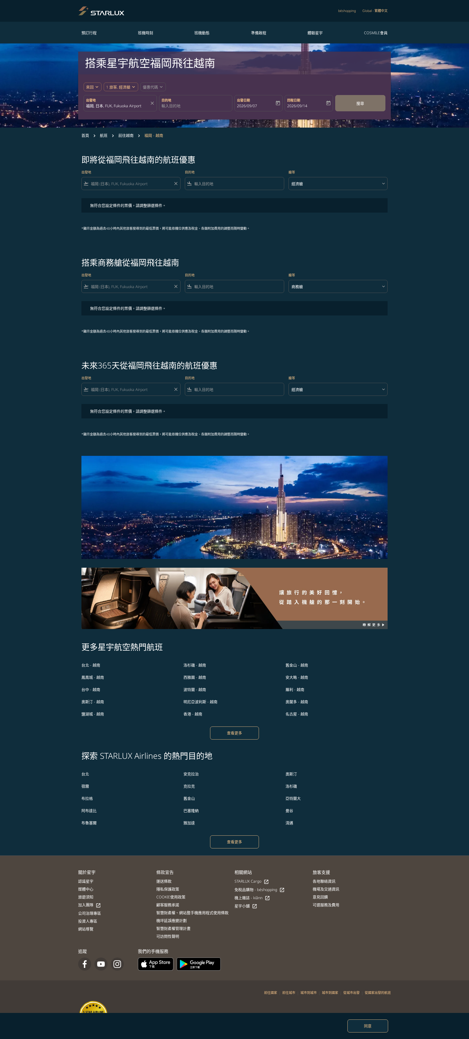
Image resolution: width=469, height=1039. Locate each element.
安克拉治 (191, 773)
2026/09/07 (247, 105)
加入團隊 (89, 905)
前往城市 (288, 992)
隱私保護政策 (167, 889)
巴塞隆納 (191, 810)
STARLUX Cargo (251, 881)
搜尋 (360, 103)
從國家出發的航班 (378, 992)
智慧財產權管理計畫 (173, 928)
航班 (103, 135)
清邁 (289, 822)
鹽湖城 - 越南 (92, 713)
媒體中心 (85, 889)
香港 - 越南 (192, 713)
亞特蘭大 (293, 798)
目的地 (166, 100)
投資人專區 (87, 921)
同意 (368, 1025)
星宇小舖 (245, 906)
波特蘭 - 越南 (194, 689)
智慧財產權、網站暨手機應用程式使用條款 (192, 912)
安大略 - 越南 (297, 677)
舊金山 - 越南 (297, 665)
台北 (85, 773)
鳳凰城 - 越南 (92, 677)
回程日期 (293, 100)
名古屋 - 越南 (297, 713)
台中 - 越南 (90, 689)
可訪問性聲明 (167, 936)
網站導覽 (85, 928)
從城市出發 (351, 992)
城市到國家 (330, 992)
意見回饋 (320, 896)
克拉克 (189, 786)
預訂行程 (89, 32)
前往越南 (126, 135)
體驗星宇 (315, 32)
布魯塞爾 (89, 822)
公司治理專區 (89, 913)
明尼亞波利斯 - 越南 (200, 701)
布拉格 (87, 798)
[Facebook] (84, 964)
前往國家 (270, 992)
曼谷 (289, 810)
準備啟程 (258, 32)
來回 (90, 87)
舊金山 (189, 798)
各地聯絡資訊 (324, 881)
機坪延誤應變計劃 (171, 920)
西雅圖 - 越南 (194, 677)
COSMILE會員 (376, 32)
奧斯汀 (291, 773)
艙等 (292, 172)
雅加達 (189, 822)
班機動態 (202, 32)
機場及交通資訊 (326, 889)
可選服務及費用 (326, 904)
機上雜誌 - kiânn (252, 898)
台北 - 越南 (90, 665)
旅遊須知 (85, 896)
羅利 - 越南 (295, 689)
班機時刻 (145, 32)
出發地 (91, 100)
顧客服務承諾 (167, 904)
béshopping (347, 10)
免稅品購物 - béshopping (259, 890)
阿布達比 (89, 810)
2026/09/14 (297, 105)
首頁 (85, 135)
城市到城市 (308, 992)
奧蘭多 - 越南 (297, 701)
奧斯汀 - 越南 (92, 701)
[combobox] (117, 106)
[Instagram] (117, 964)
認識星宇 (85, 881)
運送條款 (164, 881)
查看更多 (234, 732)
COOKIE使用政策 (170, 896)
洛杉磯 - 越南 (194, 665)
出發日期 (243, 100)
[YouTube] (100, 964)
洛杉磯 (291, 786)
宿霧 (85, 786)
